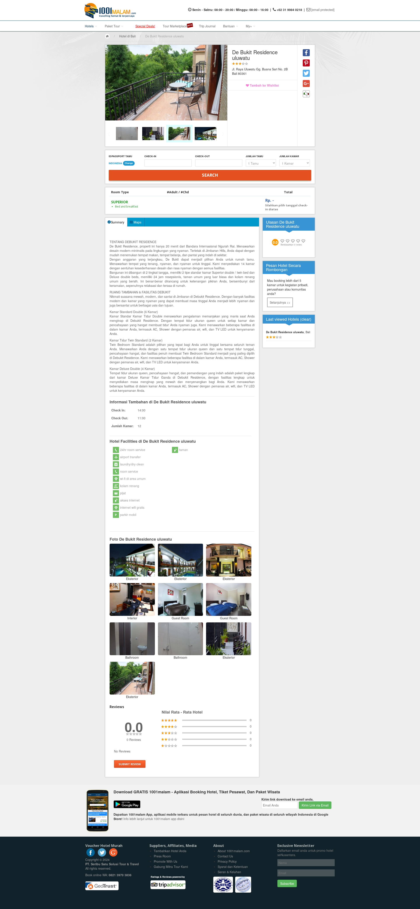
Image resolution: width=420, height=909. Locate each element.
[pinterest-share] (306, 62)
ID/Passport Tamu (120, 156)
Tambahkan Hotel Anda (170, 851)
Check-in (150, 156)
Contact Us (225, 856)
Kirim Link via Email (315, 805)
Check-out (202, 156)
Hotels (89, 26)
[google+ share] (306, 83)
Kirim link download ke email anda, (287, 799)
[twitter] (102, 855)
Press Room (162, 856)
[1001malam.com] (109, 10)
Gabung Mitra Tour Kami (171, 866)
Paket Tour (113, 26)
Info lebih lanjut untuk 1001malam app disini (153, 819)
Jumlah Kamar (289, 156)
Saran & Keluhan (229, 872)
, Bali (288, 332)
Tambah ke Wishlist (264, 85)
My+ (249, 26)
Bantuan (229, 26)
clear (305, 319)
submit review (130, 764)
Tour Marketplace (175, 26)
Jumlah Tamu (254, 156)
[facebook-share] (306, 52)
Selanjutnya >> (280, 302)
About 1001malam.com (234, 851)
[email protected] (322, 9)
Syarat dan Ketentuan (233, 866)
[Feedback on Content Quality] (306, 93)
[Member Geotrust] (102, 884)
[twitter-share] (306, 73)
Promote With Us (165, 861)
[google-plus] (113, 855)
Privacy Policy (227, 861)
